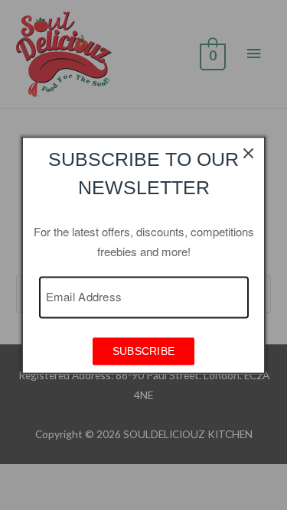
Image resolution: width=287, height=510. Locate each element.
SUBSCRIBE (144, 351)
